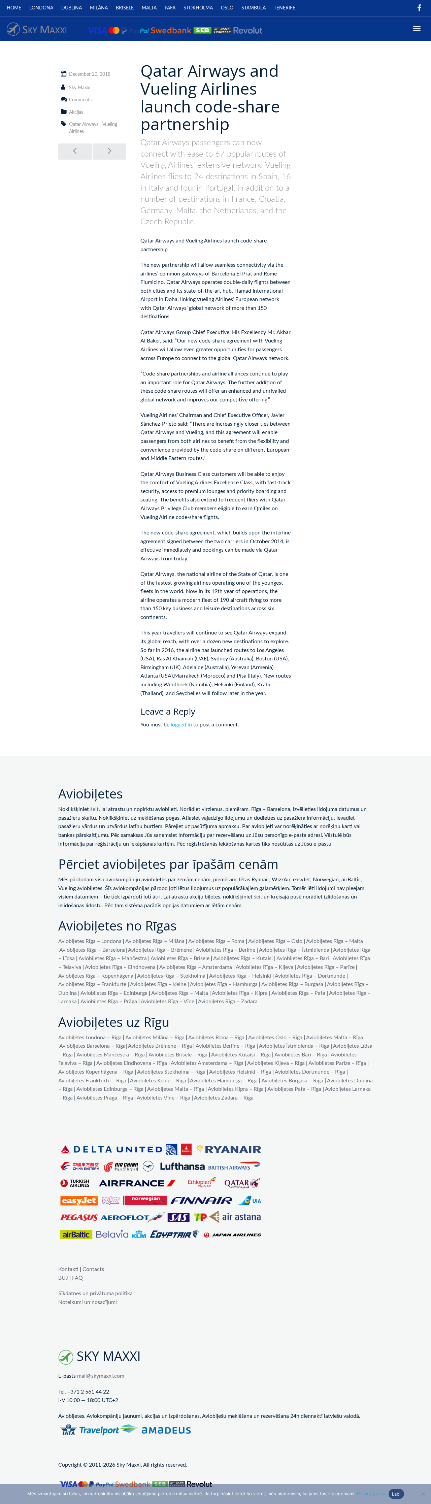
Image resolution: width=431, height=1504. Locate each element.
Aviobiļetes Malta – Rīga (334, 1037)
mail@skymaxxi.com (100, 1376)
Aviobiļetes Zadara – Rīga (224, 1098)
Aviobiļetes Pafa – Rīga (294, 1089)
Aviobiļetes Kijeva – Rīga (276, 1063)
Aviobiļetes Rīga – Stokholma (171, 976)
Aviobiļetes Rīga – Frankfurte (92, 984)
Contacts (93, 1269)
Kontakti (68, 1269)
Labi (396, 1494)
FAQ (77, 1278)
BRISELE (125, 8)
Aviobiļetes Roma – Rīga (216, 1037)
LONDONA (41, 8)
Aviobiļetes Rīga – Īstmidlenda (294, 950)
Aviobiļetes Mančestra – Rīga (110, 1054)
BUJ (63, 1278)
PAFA (170, 8)
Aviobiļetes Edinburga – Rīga (109, 1089)
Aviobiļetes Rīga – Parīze (326, 967)
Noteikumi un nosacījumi (87, 1302)
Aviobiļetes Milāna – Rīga (155, 1037)
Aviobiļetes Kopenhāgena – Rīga (95, 1072)
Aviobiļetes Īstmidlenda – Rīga (294, 1046)
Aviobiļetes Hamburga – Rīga (224, 1080)
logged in (181, 724)
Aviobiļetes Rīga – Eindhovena (120, 967)
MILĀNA (99, 8)
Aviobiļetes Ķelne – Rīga (158, 1080)
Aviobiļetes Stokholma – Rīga (171, 1072)
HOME (14, 8)
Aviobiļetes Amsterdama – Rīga (207, 1063)
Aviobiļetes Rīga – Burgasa (292, 984)
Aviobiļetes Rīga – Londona (90, 941)
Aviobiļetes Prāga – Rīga (104, 1098)
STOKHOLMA (198, 8)
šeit (94, 809)
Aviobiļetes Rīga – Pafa (298, 993)
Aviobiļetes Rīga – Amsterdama (195, 967)
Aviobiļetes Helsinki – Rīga (240, 1072)
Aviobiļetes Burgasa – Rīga (292, 1080)
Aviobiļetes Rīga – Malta (334, 941)
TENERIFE (284, 8)
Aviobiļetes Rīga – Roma (216, 941)
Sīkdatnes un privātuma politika (95, 1293)
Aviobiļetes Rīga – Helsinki (240, 976)
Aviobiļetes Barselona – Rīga (92, 1046)
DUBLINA (71, 8)
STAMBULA (253, 8)
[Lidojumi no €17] (134, 29)
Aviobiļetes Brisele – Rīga (177, 1054)
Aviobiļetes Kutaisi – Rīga (241, 1054)
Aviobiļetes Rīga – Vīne (167, 1001)
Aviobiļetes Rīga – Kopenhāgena (95, 976)
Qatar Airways (83, 124)
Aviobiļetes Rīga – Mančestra (112, 958)
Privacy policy (371, 1493)
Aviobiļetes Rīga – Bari (302, 958)
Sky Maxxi (79, 88)
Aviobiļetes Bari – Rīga (300, 1054)
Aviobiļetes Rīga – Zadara (228, 1001)
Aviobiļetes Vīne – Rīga (163, 1098)
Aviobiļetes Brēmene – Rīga (160, 1046)
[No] (422, 1494)
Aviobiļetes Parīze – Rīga (337, 1063)
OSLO (227, 8)
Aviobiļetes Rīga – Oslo (275, 941)
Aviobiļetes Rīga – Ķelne (158, 984)
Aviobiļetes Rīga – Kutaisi (243, 958)
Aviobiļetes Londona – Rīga (90, 1037)
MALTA (149, 8)
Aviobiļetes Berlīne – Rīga (225, 1046)
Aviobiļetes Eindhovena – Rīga (131, 1063)
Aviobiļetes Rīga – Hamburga (224, 984)
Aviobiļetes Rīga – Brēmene (160, 950)
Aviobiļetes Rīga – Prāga (108, 1001)
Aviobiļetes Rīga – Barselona (92, 950)
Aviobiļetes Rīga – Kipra (240, 993)
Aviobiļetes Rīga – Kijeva (264, 967)
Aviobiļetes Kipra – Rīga (236, 1089)
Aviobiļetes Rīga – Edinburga (113, 993)
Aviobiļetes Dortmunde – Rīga (310, 1072)
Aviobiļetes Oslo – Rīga (275, 1037)
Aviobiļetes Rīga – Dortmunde (310, 976)
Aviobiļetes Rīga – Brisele (180, 958)
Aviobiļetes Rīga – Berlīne (225, 950)
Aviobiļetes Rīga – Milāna (155, 941)
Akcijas (76, 112)
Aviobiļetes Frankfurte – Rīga (92, 1080)
